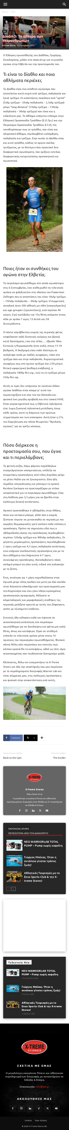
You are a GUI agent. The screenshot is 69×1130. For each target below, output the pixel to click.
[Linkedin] (34, 811)
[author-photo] (34, 784)
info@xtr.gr (42, 1086)
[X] (41, 811)
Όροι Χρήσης (41, 1120)
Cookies (28, 1120)
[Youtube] (48, 811)
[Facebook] (21, 811)
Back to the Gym (12, 757)
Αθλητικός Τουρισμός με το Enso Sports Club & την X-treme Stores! (42, 877)
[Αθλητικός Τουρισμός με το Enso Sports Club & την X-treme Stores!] (14, 876)
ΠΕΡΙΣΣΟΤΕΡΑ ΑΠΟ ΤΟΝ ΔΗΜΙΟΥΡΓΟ (28, 833)
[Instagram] (27, 811)
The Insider (59, 757)
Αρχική (5, 11)
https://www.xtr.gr (34, 794)
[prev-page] (8, 889)
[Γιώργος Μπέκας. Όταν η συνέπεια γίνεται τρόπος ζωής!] (14, 860)
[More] (42, 738)
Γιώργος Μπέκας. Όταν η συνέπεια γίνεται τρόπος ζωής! (40, 861)
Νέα (13, 11)
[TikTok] (39, 1108)
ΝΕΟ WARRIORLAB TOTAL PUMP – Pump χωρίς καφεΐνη (43, 843)
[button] (5, 4)
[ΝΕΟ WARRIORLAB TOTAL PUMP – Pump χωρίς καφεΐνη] (14, 845)
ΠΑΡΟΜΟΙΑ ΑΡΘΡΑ (18, 828)
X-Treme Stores (9, 45)
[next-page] (14, 889)
